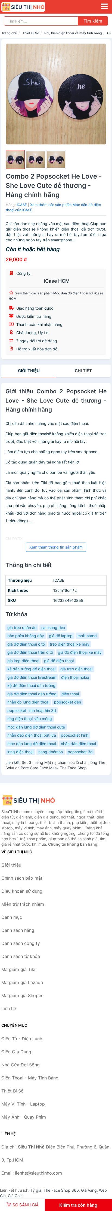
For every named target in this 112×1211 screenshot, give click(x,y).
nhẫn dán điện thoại (78, 743)
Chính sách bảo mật (21, 878)
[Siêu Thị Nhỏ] (28, 800)
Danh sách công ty (20, 943)
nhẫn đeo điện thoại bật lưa (31, 735)
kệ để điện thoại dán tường (31, 685)
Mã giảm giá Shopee (22, 995)
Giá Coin (15, 1195)
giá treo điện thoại (76, 669)
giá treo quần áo (21, 627)
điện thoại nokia (75, 677)
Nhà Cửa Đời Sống (20, 1064)
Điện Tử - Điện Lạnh (21, 1038)
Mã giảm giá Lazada (22, 982)
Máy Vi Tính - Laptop (23, 1104)
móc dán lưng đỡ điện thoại (31, 743)
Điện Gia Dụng (16, 1051)
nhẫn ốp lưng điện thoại (28, 702)
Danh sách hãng (17, 930)
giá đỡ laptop (61, 635)
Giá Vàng (89, 1190)
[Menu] (104, 6)
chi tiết (83, 370)
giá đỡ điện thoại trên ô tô (30, 652)
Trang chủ (9, 33)
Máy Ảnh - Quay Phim (23, 1117)
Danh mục (11, 917)
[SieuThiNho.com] (31, 6)
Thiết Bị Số (30, 33)
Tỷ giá (35, 1190)
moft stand (87, 635)
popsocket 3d (80, 751)
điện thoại (70, 694)
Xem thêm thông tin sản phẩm (56, 547)
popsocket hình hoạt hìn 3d (31, 710)
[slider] (15, 159)
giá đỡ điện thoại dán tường (32, 694)
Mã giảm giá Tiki (18, 969)
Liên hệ (8, 1008)
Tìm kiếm (92, 21)
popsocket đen (67, 702)
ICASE (22, 205)
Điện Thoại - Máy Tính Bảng (29, 1078)
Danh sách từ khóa (20, 956)
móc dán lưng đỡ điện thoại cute (36, 727)
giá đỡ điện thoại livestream (31, 677)
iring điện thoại (20, 751)
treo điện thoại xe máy (69, 644)
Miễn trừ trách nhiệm (22, 904)
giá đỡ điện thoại (59, 660)
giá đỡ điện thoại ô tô (26, 644)
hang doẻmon (50, 751)
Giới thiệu (29, 370)
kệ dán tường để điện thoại (31, 669)
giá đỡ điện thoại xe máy (80, 652)
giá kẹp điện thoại (23, 660)
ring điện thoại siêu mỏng (29, 718)
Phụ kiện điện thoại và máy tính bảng (73, 33)
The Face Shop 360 (61, 1190)
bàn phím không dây (25, 635)
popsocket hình (74, 735)
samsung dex (53, 627)
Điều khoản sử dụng (21, 891)
